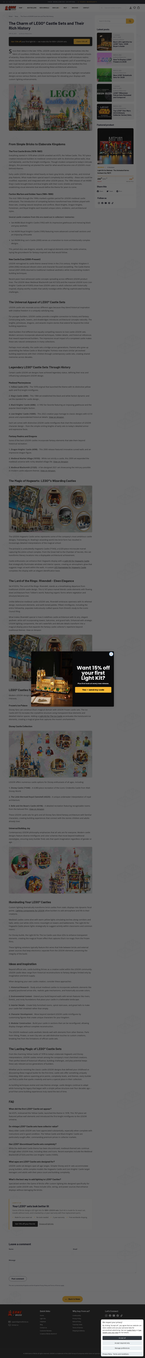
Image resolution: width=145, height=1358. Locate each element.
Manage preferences (122, 1348)
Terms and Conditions (121, 1354)
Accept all (122, 1338)
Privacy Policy (107, 1354)
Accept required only (122, 1343)
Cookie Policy (131, 1330)
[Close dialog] (111, 654)
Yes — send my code (93, 689)
